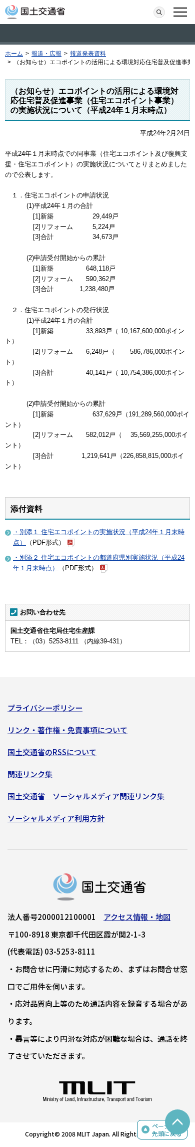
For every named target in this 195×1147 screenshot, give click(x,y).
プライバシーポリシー (45, 708)
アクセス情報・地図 (137, 916)
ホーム (14, 53)
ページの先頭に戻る (167, 1129)
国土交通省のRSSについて (52, 752)
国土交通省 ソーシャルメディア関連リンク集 (86, 796)
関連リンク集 (30, 774)
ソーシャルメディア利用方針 (56, 818)
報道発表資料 (88, 53)
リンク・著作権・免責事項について (68, 730)
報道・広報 (47, 53)
